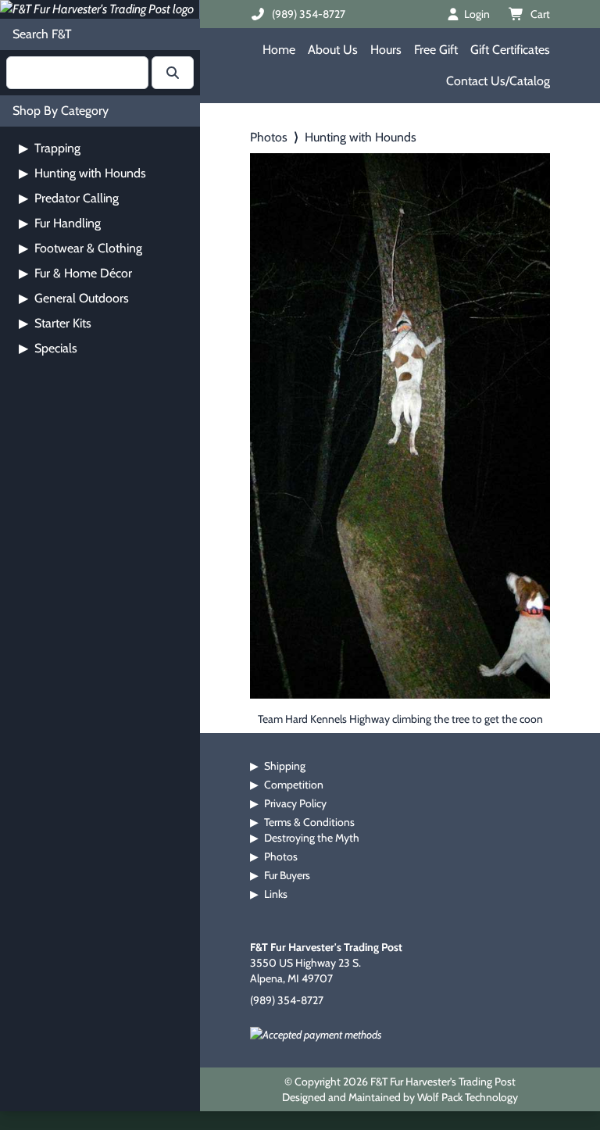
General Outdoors (74, 298)
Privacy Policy (295, 803)
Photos (269, 137)
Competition (293, 785)
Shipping (284, 766)
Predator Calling (69, 198)
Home (278, 49)
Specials (48, 348)
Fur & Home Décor (75, 273)
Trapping (49, 148)
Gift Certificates (510, 49)
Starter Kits (55, 323)
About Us (333, 49)
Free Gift (436, 49)
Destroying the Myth (311, 838)
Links (276, 894)
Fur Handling (60, 223)
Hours (386, 49)
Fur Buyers (287, 875)
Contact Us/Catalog (498, 80)
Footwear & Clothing (80, 248)
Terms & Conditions (309, 822)
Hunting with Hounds (82, 173)
